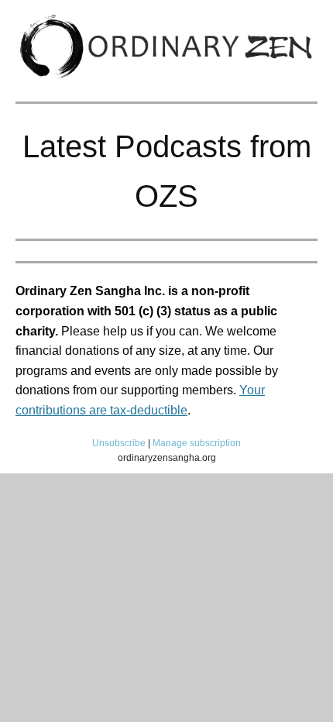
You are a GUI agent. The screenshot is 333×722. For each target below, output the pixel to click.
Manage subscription (197, 443)
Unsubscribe (119, 443)
